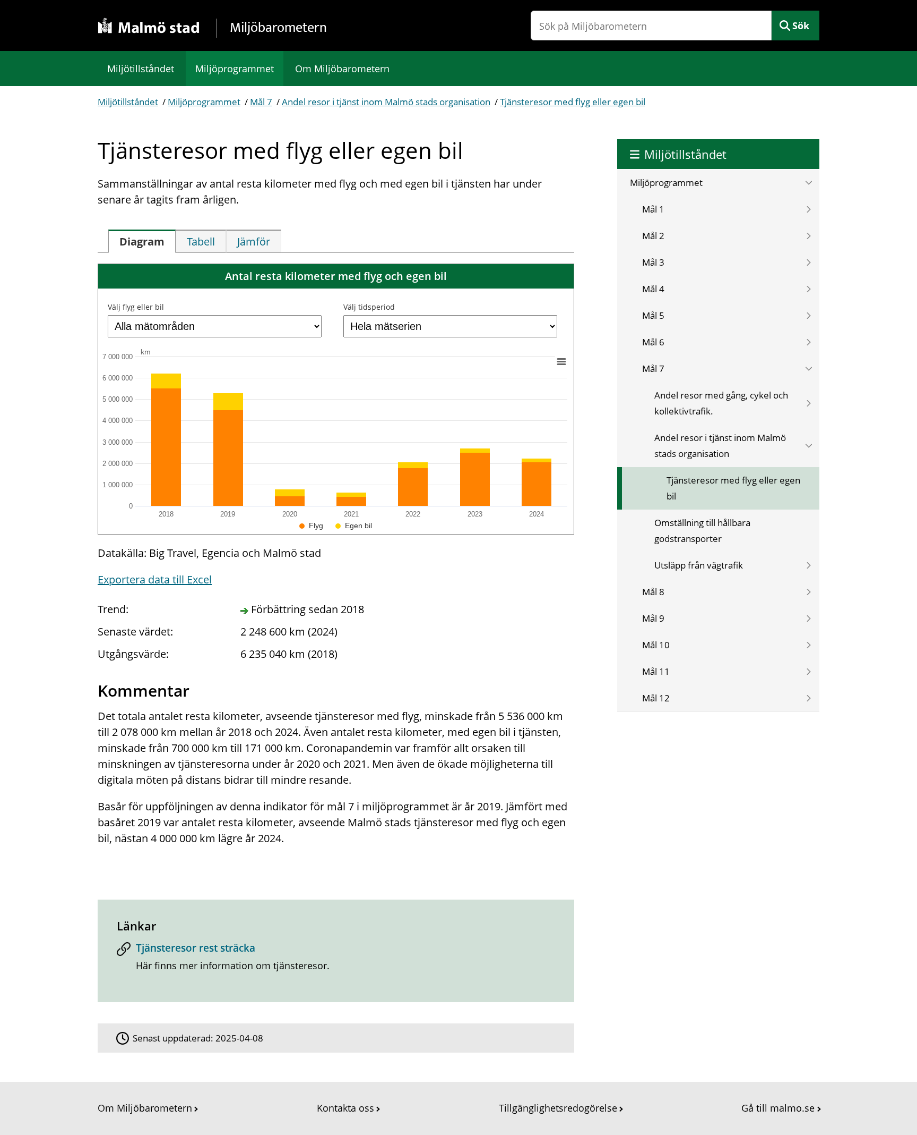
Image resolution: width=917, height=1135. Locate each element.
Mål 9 (653, 618)
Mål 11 (656, 671)
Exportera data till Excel (155, 579)
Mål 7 (261, 102)
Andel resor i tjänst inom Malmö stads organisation (386, 102)
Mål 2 (653, 236)
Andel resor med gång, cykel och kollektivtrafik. (721, 403)
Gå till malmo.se (778, 1108)
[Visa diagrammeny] (561, 361)
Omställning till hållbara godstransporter (702, 530)
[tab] (142, 241)
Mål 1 (653, 209)
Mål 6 (653, 342)
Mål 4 (653, 289)
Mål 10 (656, 645)
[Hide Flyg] (311, 525)
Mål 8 (653, 592)
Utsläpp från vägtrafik (698, 565)
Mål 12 (656, 698)
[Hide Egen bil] (353, 525)
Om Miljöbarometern (342, 68)
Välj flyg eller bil (136, 307)
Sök (800, 25)
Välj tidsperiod (369, 307)
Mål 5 (653, 315)
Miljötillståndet (140, 68)
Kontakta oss (345, 1108)
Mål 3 (653, 262)
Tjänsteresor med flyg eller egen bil (572, 102)
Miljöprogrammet (234, 68)
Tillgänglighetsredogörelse (558, 1108)
